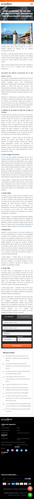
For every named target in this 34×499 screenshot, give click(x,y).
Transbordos (4, 438)
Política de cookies (24, 493)
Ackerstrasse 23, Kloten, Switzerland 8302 (17, 489)
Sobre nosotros (5, 427)
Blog (18, 427)
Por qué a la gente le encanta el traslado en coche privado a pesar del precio (18, 366)
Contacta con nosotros (23, 433)
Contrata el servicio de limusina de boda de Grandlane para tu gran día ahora (17, 358)
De (3, 319)
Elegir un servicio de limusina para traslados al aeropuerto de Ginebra (17, 389)
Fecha (4, 331)
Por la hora (25, 317)
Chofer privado (21, 442)
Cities (18, 430)
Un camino (9, 317)
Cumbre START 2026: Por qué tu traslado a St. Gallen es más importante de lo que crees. (18, 398)
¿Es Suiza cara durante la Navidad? (17, 393)
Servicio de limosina (22, 444)
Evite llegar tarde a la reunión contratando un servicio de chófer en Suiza (18, 379)
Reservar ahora (5, 430)
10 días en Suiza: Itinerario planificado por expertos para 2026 (18, 372)
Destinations (4, 433)
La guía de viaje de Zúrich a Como (17, 384)
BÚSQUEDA (17, 346)
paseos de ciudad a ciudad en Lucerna (18, 291)
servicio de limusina (26, 226)
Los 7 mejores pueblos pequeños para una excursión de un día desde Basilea (18, 405)
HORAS (4, 336)
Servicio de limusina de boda (9, 442)
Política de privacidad (14, 495)
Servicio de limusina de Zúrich (23, 439)
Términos (23, 495)
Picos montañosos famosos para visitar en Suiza (18, 410)
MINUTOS (20, 336)
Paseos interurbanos (6, 444)
